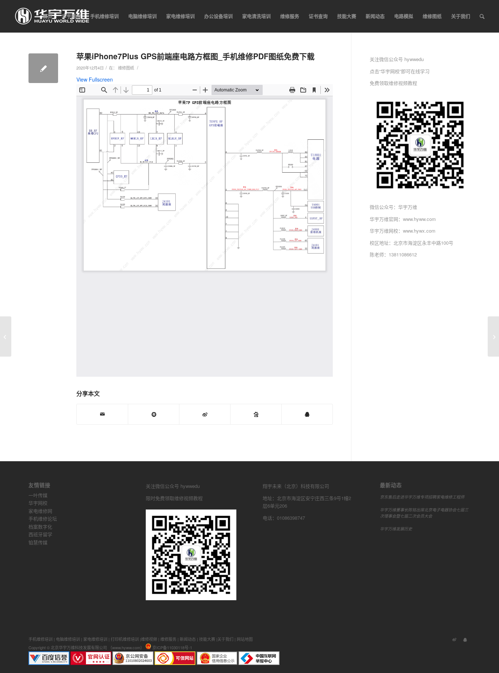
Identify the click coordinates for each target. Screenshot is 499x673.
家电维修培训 (95, 639)
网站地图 (245, 639)
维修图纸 (126, 68)
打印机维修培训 (125, 639)
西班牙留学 (40, 534)
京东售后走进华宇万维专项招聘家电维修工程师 (422, 497)
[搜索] (482, 16)
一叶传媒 (37, 495)
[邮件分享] (102, 414)
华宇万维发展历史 (396, 528)
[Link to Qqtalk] (465, 638)
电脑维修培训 (68, 639)
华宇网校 (37, 502)
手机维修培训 (40, 639)
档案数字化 (40, 526)
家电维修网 (40, 510)
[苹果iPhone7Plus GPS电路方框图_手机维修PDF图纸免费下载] (5, 336)
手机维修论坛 (42, 518)
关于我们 (225, 639)
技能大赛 (207, 639)
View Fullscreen (94, 79)
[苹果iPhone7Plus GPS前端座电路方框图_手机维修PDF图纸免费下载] (43, 68)
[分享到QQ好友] (307, 414)
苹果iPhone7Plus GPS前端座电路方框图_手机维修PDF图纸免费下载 (195, 55)
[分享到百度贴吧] (256, 414)
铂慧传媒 (37, 542)
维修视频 (149, 639)
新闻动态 (188, 639)
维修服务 (168, 639)
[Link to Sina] (454, 638)
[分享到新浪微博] (204, 414)
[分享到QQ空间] (153, 414)
